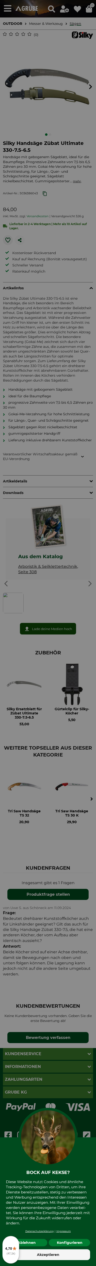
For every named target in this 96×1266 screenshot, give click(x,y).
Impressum (63, 1231)
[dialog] (48, 633)
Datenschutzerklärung (39, 1231)
